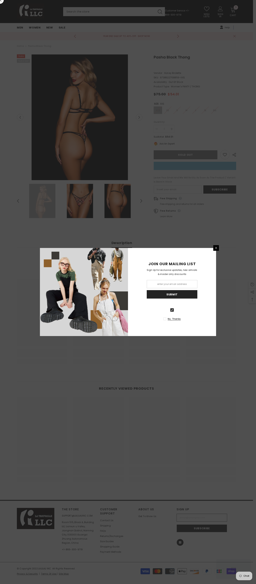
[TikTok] (172, 310)
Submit (172, 294)
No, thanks (174, 318)
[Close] (216, 248)
